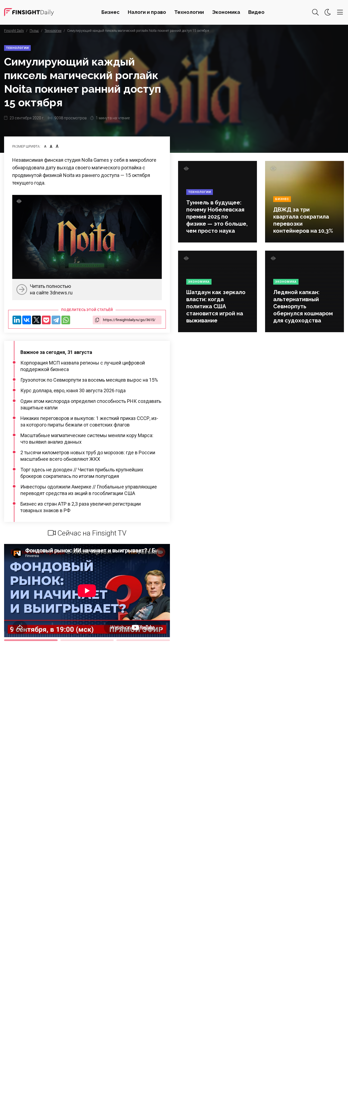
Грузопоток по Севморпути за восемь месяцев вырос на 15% (89, 380)
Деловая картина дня (29, 12)
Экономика (226, 12)
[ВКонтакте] (26, 320)
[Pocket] (46, 320)
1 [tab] (31, 640)
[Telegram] (56, 320)
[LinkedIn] (17, 320)
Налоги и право (147, 12)
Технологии (189, 12)
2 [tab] (87, 640)
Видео (256, 12)
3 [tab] (143, 640)
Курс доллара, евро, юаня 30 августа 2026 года (73, 390)
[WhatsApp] (65, 320)
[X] (36, 320)
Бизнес (110, 12)
